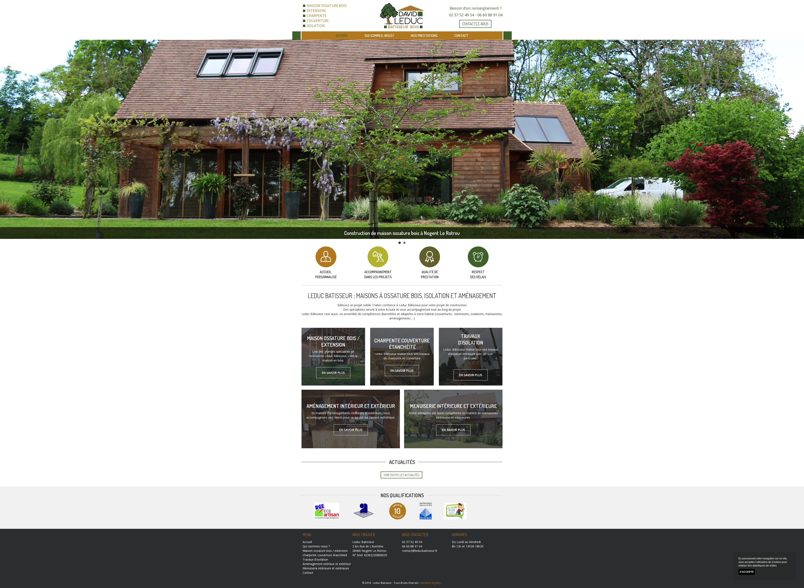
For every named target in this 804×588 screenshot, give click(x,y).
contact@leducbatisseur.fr (419, 551)
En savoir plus (333, 373)
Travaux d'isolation (470, 339)
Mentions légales (430, 583)
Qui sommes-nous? (379, 35)
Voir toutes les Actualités (401, 475)
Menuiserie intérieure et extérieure (453, 406)
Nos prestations (424, 35)
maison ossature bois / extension (333, 341)
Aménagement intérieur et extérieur (351, 406)
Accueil (342, 35)
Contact (461, 35)
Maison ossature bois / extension (325, 551)
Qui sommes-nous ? (316, 546)
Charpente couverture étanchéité (402, 343)
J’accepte (747, 571)
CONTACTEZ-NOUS (475, 24)
